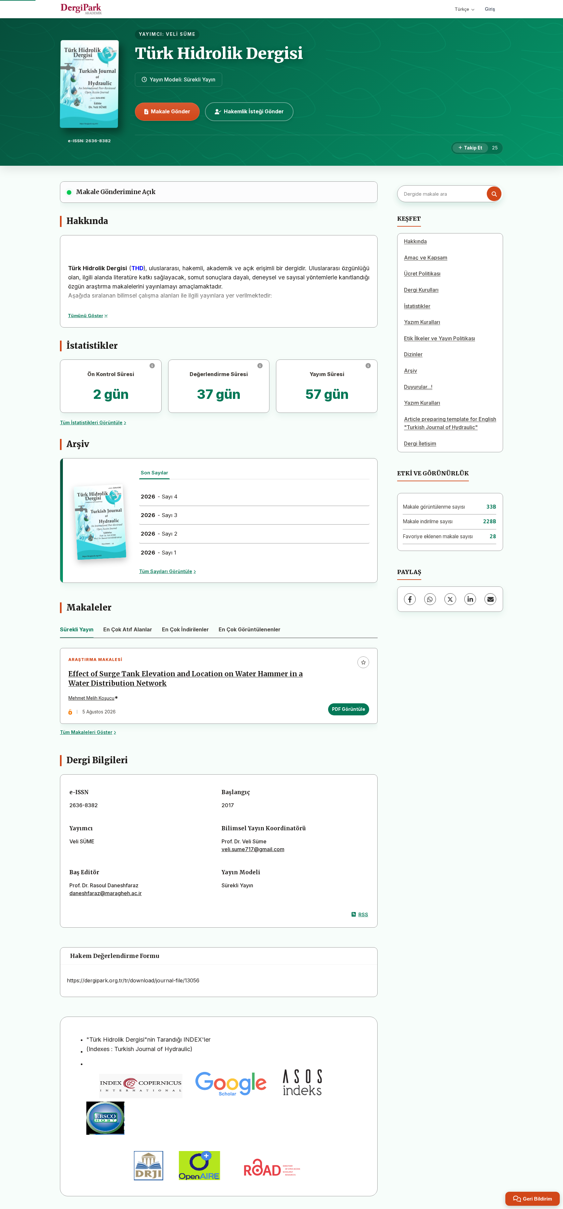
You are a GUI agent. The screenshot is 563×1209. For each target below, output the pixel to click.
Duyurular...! (418, 387)
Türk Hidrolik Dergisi (219, 53)
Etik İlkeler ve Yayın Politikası (439, 338)
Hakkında (415, 241)
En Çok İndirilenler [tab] (185, 629)
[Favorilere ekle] (363, 662)
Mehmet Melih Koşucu (91, 698)
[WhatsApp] (430, 599)
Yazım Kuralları (422, 322)
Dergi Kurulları (421, 290)
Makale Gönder (170, 111)
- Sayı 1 (158, 552)
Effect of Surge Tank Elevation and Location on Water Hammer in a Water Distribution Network (185, 679)
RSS (363, 914)
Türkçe (462, 9)
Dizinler (413, 354)
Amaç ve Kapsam (425, 257)
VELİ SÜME (180, 34)
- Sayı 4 (159, 496)
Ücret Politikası (422, 273)
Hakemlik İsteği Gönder (254, 111)
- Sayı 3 (159, 515)
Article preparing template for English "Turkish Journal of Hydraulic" (450, 423)
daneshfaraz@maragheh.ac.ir (105, 893)
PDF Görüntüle (348, 709)
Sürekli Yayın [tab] (77, 629)
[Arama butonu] (494, 194)
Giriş (490, 9)
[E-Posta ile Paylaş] (490, 599)
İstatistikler (417, 306)
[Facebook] (410, 599)
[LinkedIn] (470, 599)
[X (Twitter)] (450, 599)
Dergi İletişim (420, 443)
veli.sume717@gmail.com (253, 849)
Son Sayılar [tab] (154, 473)
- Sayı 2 (159, 533)
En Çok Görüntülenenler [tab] (250, 629)
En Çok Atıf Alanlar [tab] (127, 629)
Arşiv (410, 370)
